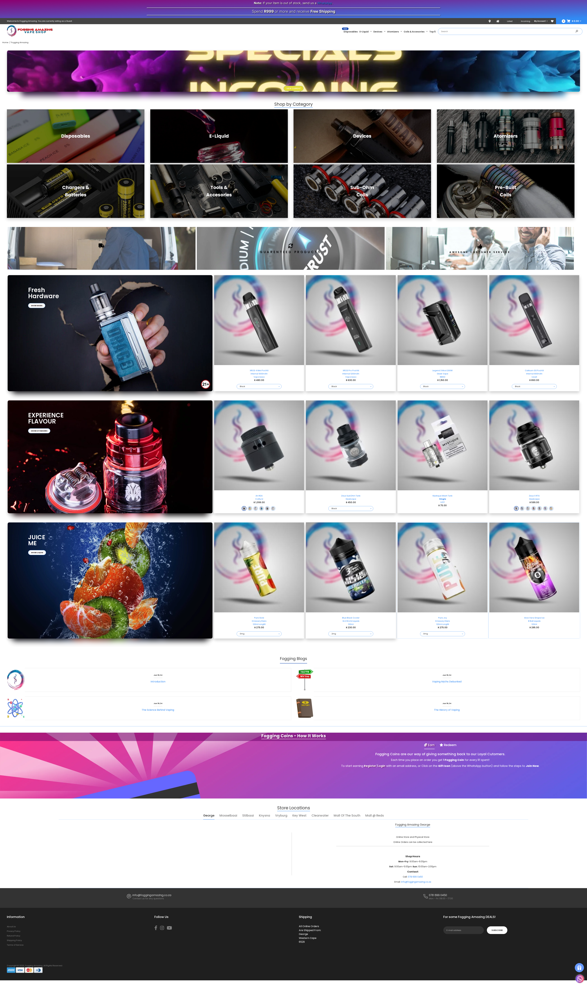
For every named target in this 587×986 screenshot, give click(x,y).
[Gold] (249, 508)
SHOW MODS (36, 305)
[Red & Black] (533, 508)
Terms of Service (15, 944)
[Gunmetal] (267, 508)
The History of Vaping (447, 710)
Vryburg (281, 815)
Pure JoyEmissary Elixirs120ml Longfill (442, 621)
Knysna (264, 815)
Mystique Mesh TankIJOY (442, 499)
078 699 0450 (415, 876)
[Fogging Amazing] (30, 35)
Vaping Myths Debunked (446, 681)
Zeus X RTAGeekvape (534, 497)
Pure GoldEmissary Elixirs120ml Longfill (259, 621)
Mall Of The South (347, 815)
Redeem (449, 745)
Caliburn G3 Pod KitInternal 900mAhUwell (534, 373)
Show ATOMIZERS (39, 431)
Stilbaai (248, 815)
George (208, 815)
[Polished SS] (255, 508)
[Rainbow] (545, 508)
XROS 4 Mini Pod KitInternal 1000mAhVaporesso (259, 373)
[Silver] (528, 508)
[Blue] (522, 508)
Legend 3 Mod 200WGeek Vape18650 (442, 373)
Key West (299, 815)
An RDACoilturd (259, 497)
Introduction (158, 681)
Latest (510, 21)
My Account (540, 21)
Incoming (525, 21)
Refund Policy (13, 935)
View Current (293, 88)
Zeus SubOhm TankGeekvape (350, 497)
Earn (431, 745)
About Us (11, 926)
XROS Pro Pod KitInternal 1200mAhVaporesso (350, 373)
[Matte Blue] (261, 508)
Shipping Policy (14, 940)
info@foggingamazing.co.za (416, 881)
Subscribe (497, 930)
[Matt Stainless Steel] (273, 508)
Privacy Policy (13, 931)
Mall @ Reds (374, 815)
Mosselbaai (228, 815)
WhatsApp (324, 3)
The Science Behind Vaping (158, 710)
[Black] (244, 508)
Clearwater (320, 815)
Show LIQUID (37, 552)
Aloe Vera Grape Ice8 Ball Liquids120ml (534, 621)
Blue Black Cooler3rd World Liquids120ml (351, 621)
